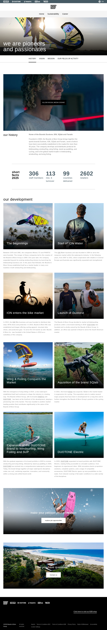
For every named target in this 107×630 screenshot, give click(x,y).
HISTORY (32, 59)
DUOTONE (91, 324)
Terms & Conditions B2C (44, 624)
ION (59, 252)
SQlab (70, 392)
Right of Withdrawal (82, 624)
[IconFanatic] (27, 1)
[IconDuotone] (16, 1)
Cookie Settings (35, 627)
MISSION (51, 59)
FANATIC (41, 397)
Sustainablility (53, 14)
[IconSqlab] (37, 1)
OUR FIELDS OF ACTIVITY (68, 59)
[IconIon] (6, 1)
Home (41, 14)
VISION (42, 59)
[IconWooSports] (45, 1)
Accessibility (93, 624)
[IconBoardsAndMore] (53, 7)
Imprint (33, 624)
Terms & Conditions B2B (59, 624)
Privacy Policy (72, 624)
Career (65, 14)
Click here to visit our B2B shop (85, 612)
